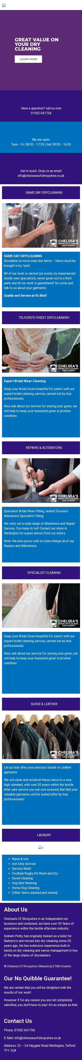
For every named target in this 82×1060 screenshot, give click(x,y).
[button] (71, 5)
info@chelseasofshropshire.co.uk (37, 1038)
